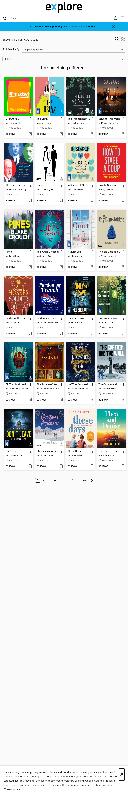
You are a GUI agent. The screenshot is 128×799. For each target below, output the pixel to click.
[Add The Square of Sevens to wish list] (61, 400)
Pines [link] (9, 251)
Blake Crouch (14, 256)
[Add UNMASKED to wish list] (30, 134)
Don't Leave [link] (12, 451)
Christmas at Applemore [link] (48, 451)
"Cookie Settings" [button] (94, 780)
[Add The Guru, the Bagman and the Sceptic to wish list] (30, 200)
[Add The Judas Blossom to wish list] (61, 267)
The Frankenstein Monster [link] (79, 118)
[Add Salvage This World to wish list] (123, 134)
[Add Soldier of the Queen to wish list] (30, 333)
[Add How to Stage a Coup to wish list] (123, 200)
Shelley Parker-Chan (80, 388)
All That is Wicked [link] (16, 384)
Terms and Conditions (62, 772)
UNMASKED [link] (13, 118)
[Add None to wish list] (61, 200)
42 (84, 480)
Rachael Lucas (46, 455)
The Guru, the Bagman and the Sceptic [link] (17, 185)
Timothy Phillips (108, 388)
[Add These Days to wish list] (92, 466)
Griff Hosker (14, 322)
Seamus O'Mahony (17, 189)
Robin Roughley (47, 189)
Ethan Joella (76, 256)
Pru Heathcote (15, 455)
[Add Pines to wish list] (30, 267)
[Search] (4, 18)
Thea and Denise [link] (108, 451)
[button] (116, 40)
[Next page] (92, 480)
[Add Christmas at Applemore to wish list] (61, 466)
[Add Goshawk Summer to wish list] (123, 333)
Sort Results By (11, 49)
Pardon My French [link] (47, 318)
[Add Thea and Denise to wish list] (123, 466)
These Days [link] (74, 451)
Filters (8, 59)
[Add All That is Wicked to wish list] (30, 400)
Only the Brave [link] (76, 318)
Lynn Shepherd (77, 123)
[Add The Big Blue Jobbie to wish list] (123, 267)
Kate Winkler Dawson (18, 388)
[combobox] (57, 18)
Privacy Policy (89, 772)
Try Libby (32, 26)
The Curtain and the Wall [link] (110, 384)
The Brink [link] (42, 118)
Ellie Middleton (15, 123)
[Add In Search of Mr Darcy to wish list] (92, 200)
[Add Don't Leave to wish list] (30, 466)
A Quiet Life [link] (74, 251)
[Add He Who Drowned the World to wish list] (92, 400)
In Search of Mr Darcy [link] (79, 185)
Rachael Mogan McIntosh (50, 322)
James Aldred (107, 322)
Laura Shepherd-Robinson (50, 388)
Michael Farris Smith (110, 123)
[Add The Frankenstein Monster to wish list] (92, 134)
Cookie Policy (12, 789)
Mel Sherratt (76, 322)
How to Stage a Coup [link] (110, 185)
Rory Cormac (107, 189)
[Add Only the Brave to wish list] (92, 333)
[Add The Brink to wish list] (61, 134)
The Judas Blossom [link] (48, 251)
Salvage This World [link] (109, 118)
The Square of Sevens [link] (48, 384)
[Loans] (115, 19)
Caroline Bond (107, 455)
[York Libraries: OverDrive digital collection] (64, 7)
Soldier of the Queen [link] (17, 318)
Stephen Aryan (46, 256)
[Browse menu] (122, 18)
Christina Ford (77, 189)
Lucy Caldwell (77, 455)
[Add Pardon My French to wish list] (61, 333)
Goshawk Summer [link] (108, 318)
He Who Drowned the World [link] (79, 384)
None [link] (40, 185)
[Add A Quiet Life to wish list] (92, 267)
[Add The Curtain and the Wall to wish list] (123, 400)
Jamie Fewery (46, 123)
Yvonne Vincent (108, 256)
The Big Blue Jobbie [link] (110, 251)
